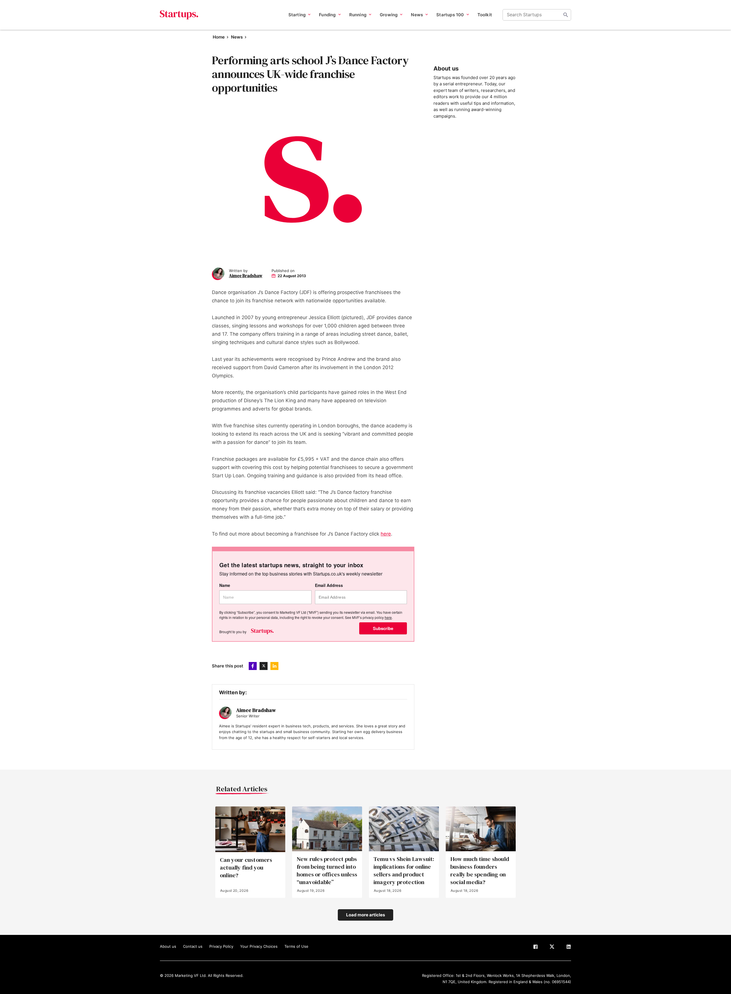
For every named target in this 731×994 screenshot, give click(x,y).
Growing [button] (388, 14)
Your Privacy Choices (259, 946)
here (386, 534)
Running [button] (357, 14)
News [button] (417, 14)
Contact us (192, 946)
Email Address (329, 585)
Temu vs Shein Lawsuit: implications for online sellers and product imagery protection (403, 870)
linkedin (274, 666)
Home (219, 37)
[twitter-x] (552, 947)
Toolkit (484, 14)
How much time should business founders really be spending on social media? (479, 870)
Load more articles (365, 914)
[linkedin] (568, 947)
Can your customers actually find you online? (246, 867)
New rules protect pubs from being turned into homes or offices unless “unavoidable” (327, 870)
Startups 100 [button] (450, 14)
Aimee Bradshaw (245, 275)
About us (168, 946)
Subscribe (383, 628)
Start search (565, 15)
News (237, 37)
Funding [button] (327, 14)
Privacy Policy (221, 946)
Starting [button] (297, 14)
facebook (253, 666)
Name (224, 585)
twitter (264, 666)
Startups (179, 14)
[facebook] (535, 947)
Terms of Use (296, 946)
